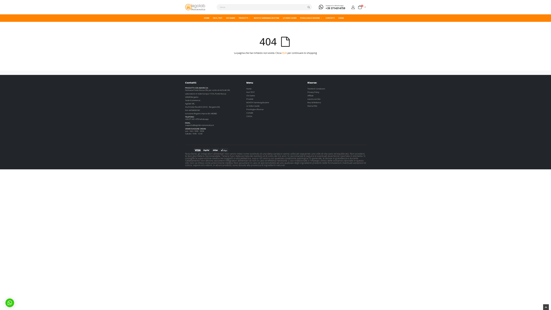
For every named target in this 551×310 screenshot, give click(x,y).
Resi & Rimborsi (314, 102)
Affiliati (310, 95)
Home (249, 88)
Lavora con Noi (313, 99)
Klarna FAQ (312, 106)
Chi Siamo (250, 95)
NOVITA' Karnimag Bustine (257, 102)
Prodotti (249, 99)
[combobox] (264, 7)
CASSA (249, 116)
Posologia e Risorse (255, 109)
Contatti (249, 113)
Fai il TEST (250, 92)
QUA (284, 53)
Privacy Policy (313, 92)
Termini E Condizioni (316, 88)
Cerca (309, 7)
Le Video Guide (253, 106)
